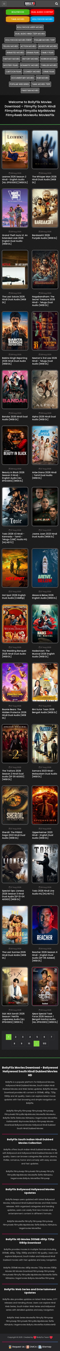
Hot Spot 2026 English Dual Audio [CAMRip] (14, 596)
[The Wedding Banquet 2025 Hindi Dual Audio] (15, 624)
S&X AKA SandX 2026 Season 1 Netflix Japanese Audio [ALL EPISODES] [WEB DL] (13, 1018)
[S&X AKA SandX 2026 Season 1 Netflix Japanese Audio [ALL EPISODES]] (15, 986)
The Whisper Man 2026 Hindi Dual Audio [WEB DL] (44, 179)
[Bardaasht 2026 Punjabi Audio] (45, 208)
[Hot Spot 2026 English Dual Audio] (15, 568)
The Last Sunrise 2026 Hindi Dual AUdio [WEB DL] (14, 955)
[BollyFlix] (30, 4)
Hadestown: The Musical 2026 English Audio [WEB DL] (43, 653)
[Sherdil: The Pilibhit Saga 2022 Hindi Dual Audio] (15, 805)
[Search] (56, 3)
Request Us (18, 1346)
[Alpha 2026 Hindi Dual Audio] (45, 390)
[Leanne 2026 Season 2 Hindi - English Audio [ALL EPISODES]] (15, 150)
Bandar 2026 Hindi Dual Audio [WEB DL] (15, 418)
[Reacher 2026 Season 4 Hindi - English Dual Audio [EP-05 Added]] (45, 925)
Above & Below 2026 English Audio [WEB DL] (44, 596)
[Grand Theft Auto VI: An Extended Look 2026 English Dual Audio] (15, 208)
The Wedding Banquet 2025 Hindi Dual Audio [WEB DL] (14, 653)
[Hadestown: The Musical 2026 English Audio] (45, 624)
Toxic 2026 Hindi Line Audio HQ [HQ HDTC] (43, 892)
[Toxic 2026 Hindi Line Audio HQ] (45, 864)
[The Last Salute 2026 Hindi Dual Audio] (15, 270)
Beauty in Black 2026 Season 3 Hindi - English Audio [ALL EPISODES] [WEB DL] (13, 476)
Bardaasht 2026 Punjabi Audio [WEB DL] (44, 237)
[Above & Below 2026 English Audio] (45, 568)
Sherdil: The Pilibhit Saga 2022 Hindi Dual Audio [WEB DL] (13, 835)
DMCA (33, 1346)
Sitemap (46, 1346)
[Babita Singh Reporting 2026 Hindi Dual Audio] (15, 331)
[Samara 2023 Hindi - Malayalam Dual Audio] (45, 744)
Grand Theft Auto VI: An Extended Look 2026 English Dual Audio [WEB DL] (15, 239)
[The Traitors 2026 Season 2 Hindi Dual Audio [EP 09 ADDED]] (15, 744)
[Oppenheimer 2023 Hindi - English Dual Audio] (45, 805)
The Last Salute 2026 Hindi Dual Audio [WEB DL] (14, 299)
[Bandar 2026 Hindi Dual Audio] (15, 390)
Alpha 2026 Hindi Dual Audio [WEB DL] (44, 418)
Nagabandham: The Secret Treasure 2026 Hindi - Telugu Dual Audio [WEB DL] (43, 301)
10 (29, 1043)
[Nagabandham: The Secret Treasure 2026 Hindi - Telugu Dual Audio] (45, 270)
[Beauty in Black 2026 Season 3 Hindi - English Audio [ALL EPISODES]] (15, 445)
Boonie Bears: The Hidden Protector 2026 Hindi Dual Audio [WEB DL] (14, 713)
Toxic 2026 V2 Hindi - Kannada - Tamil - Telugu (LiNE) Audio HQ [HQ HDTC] (14, 538)
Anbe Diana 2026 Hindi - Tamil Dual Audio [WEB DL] (44, 475)
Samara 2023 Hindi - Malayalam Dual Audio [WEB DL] (44, 773)
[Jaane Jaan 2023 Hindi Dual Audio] (45, 507)
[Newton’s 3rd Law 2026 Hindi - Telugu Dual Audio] (45, 331)
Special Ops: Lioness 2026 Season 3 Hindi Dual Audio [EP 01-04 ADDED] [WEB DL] (13, 895)
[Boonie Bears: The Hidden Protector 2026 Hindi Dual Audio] (15, 682)
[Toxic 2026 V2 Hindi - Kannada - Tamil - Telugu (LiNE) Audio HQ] (15, 507)
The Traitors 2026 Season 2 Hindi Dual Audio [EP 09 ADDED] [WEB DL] (13, 775)
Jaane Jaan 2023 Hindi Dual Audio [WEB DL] (44, 535)
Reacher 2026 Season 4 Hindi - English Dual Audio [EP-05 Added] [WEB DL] (44, 956)
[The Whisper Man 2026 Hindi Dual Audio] (45, 150)
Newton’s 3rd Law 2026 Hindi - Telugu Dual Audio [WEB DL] (44, 361)
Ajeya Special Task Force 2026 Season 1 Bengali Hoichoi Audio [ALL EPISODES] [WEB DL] (45, 1018)
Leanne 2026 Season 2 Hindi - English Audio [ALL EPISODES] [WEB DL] (15, 179)
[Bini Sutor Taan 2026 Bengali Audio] (45, 682)
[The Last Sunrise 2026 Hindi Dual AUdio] (15, 925)
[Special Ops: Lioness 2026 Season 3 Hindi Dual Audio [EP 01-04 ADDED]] (15, 864)
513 (44, 1043)
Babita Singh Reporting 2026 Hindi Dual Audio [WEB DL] (14, 361)
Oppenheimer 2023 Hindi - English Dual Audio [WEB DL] (42, 835)
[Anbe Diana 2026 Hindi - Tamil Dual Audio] (45, 445)
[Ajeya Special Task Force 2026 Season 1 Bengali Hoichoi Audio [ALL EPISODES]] (45, 986)
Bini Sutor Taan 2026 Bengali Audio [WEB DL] (44, 711)
